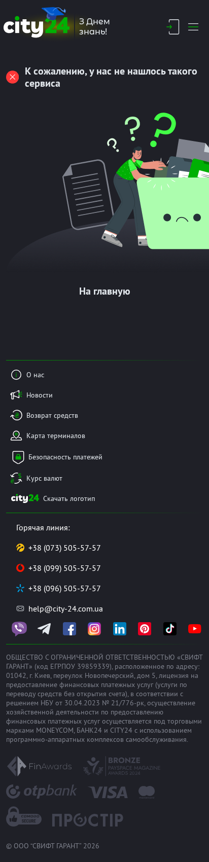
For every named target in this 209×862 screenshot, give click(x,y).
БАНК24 (89, 730)
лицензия (174, 675)
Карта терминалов (55, 435)
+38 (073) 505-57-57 (64, 548)
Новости (39, 395)
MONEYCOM (55, 730)
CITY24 (121, 730)
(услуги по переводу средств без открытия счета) (96, 689)
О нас (35, 374)
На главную (104, 291)
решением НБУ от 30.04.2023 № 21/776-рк (75, 702)
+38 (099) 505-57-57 (64, 568)
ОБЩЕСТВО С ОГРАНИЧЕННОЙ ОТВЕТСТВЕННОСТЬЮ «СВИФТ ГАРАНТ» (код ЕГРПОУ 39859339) (104, 662)
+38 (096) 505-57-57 (64, 588)
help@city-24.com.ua (65, 608)
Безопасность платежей (65, 456)
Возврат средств (52, 415)
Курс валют (44, 478)
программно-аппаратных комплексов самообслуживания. (97, 739)
